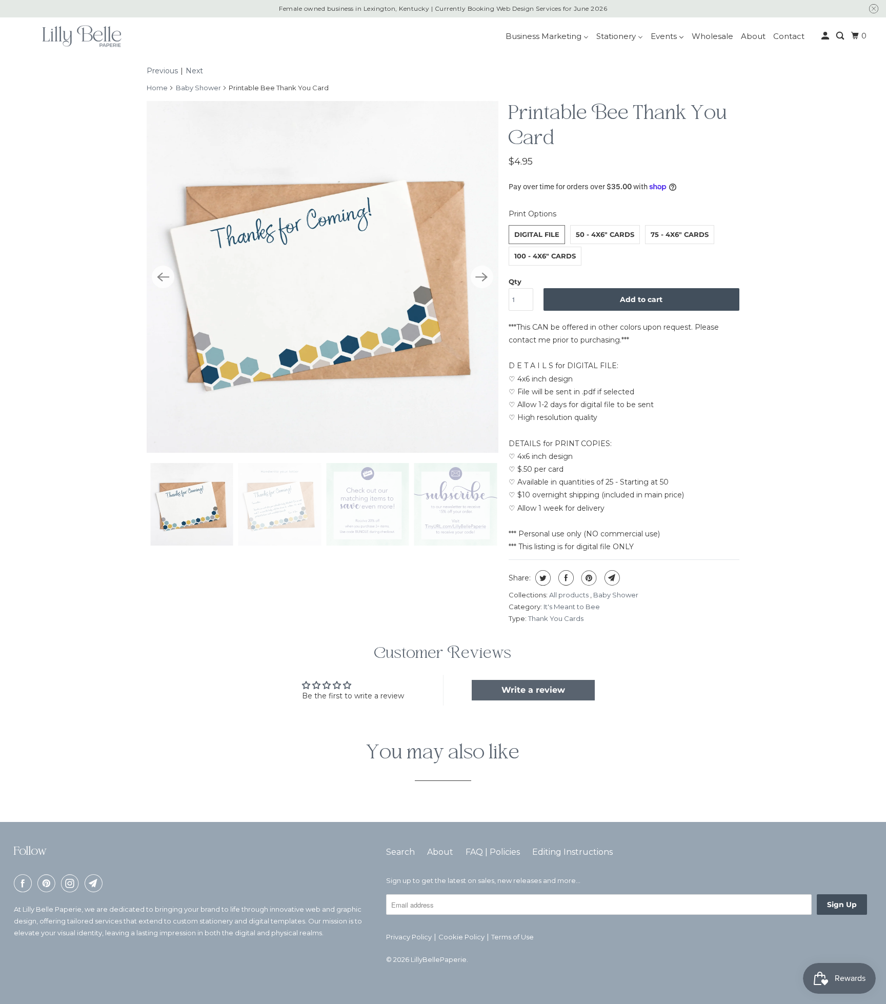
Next (194, 70)
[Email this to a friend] (611, 578)
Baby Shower (198, 88)
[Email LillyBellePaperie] (95, 883)
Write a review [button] (533, 690)
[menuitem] (547, 36)
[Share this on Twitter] (542, 578)
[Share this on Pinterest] (588, 578)
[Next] (482, 277)
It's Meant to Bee (571, 607)
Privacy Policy (409, 937)
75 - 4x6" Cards (680, 234)
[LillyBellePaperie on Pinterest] (48, 883)
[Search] (841, 36)
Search (400, 852)
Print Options (532, 213)
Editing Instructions (572, 852)
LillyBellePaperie (439, 959)
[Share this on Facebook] (565, 578)
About (440, 852)
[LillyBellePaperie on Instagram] (72, 883)
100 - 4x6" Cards (545, 256)
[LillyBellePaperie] (81, 35)
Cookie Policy (461, 937)
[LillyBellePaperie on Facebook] (24, 883)
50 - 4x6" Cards (605, 234)
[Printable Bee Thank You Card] (322, 277)
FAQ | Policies (493, 852)
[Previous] (163, 277)
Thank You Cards (555, 618)
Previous (162, 70)
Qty (515, 281)
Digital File (536, 234)
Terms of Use (512, 937)
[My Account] (826, 36)
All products (569, 595)
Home (157, 88)
